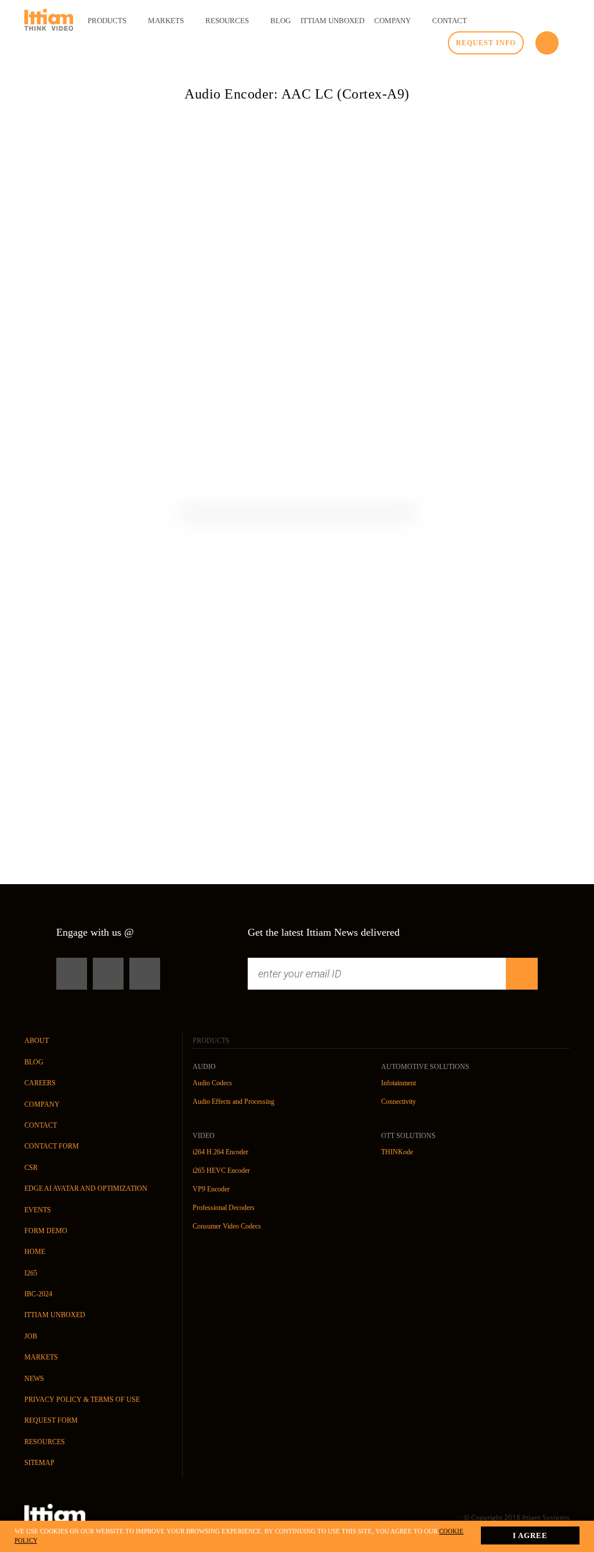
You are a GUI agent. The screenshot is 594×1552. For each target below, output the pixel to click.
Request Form (51, 1420)
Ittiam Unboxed (54, 1315)
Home (34, 1252)
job (30, 1336)
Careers (40, 1083)
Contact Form (51, 1146)
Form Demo (45, 1231)
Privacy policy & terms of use (82, 1399)
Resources (44, 1442)
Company (42, 1104)
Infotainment (398, 1083)
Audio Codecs (212, 1083)
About (36, 1041)
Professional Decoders (224, 1208)
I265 (30, 1273)
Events (37, 1210)
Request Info (486, 43)
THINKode (397, 1152)
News (34, 1379)
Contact (40, 1125)
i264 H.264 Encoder (220, 1152)
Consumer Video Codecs (227, 1226)
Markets (41, 1357)
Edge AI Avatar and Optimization (85, 1188)
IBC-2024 (38, 1294)
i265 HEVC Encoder (221, 1170)
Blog (34, 1062)
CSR (31, 1168)
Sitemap (39, 1463)
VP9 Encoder (211, 1189)
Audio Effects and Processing (233, 1101)
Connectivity (398, 1101)
